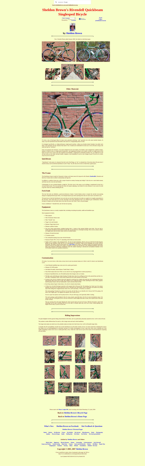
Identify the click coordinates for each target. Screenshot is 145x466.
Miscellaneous (85, 432)
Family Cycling (56, 444)
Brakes (72, 442)
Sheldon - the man (92, 445)
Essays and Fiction (46, 444)
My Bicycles (57, 432)
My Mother (84, 434)
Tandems (59, 445)
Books (45, 432)
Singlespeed (52, 445)
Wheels (76, 445)
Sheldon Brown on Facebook (67, 426)
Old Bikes (95, 444)
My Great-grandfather (94, 434)
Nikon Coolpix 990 (63, 409)
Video (70, 445)
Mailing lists (69, 434)
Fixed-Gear (64, 444)
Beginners (56, 442)
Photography (99, 432)
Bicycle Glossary (65, 442)
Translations (83, 445)
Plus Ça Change (56, 434)
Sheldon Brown (74, 33)
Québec (48, 434)
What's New (49, 426)
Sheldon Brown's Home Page (75, 416)
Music (92, 432)
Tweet (100, 17)
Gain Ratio (72, 244)
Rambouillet (93, 176)
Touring (66, 445)
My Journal (77, 432)
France (63, 432)
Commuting (79, 442)
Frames (71, 444)
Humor (89, 444)
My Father (76, 434)
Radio (62, 434)
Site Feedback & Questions (91, 426)
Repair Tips (102, 444)
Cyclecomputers (88, 442)
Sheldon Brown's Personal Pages (72, 429)
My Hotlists (70, 432)
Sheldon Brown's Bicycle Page (75, 413)
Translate (73, 20)
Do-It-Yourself (97, 442)
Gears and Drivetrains (79, 444)
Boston (50, 432)
